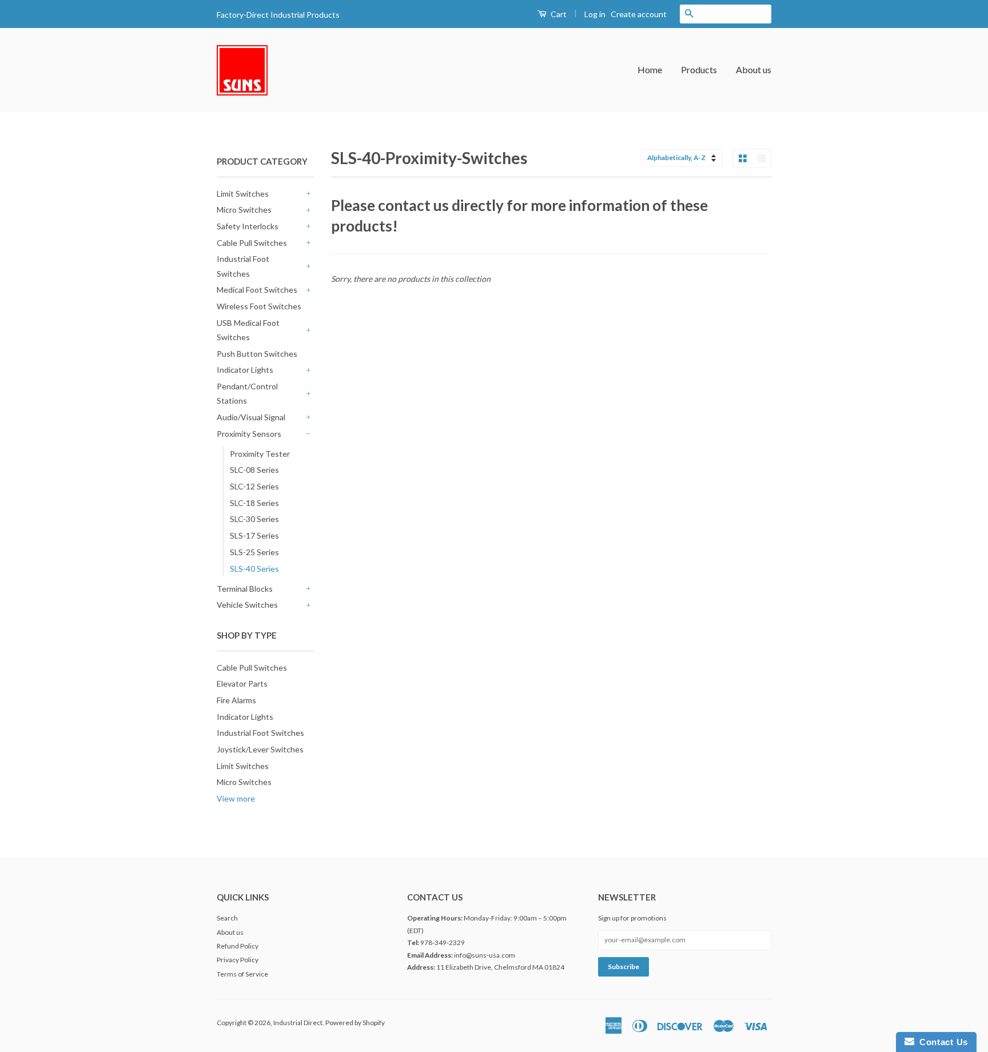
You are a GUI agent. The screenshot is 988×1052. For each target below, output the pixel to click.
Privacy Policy (237, 959)
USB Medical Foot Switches (248, 330)
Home (650, 69)
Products (699, 69)
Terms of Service (242, 974)
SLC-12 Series (254, 486)
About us (753, 69)
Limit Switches (243, 193)
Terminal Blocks (245, 588)
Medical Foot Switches (257, 289)
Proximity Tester (260, 454)
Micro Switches (244, 209)
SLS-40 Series (254, 568)
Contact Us (941, 1042)
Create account (639, 14)
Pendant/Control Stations (247, 393)
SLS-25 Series (254, 552)
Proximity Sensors (249, 434)
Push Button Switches (257, 353)
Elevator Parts (242, 683)
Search (227, 918)
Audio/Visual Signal (251, 417)
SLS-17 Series (254, 535)
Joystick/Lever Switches (260, 749)
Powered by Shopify (355, 1022)
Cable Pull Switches (252, 243)
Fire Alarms (236, 700)
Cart (558, 14)
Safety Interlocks (247, 226)
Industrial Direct (297, 1022)
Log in (594, 14)
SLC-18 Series (254, 503)
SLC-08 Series (254, 470)
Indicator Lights (245, 369)
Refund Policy (237, 946)
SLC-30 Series (254, 519)
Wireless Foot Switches (259, 306)
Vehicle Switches (247, 604)
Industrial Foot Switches (243, 266)
